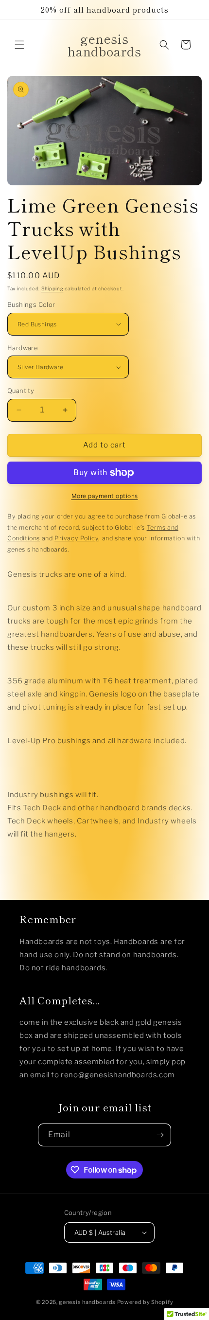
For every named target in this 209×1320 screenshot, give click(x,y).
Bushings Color (31, 304)
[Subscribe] (160, 1135)
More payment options (104, 495)
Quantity (20, 390)
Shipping (52, 288)
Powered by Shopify (145, 1302)
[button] (19, 44)
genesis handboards (87, 1302)
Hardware (22, 348)
